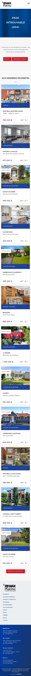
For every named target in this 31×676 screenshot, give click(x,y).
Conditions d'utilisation (16, 670)
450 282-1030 (8, 663)
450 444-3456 (9, 643)
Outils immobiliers (8, 607)
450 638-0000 (9, 653)
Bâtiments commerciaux (9, 599)
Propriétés (6, 594)
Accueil (7, 59)
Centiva (18, 674)
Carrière (5, 615)
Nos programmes (7, 604)
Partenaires (6, 602)
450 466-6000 (9, 633)
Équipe (4, 612)
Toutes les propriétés (15, 571)
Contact (5, 620)
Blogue (5, 617)
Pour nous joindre (19, 59)
